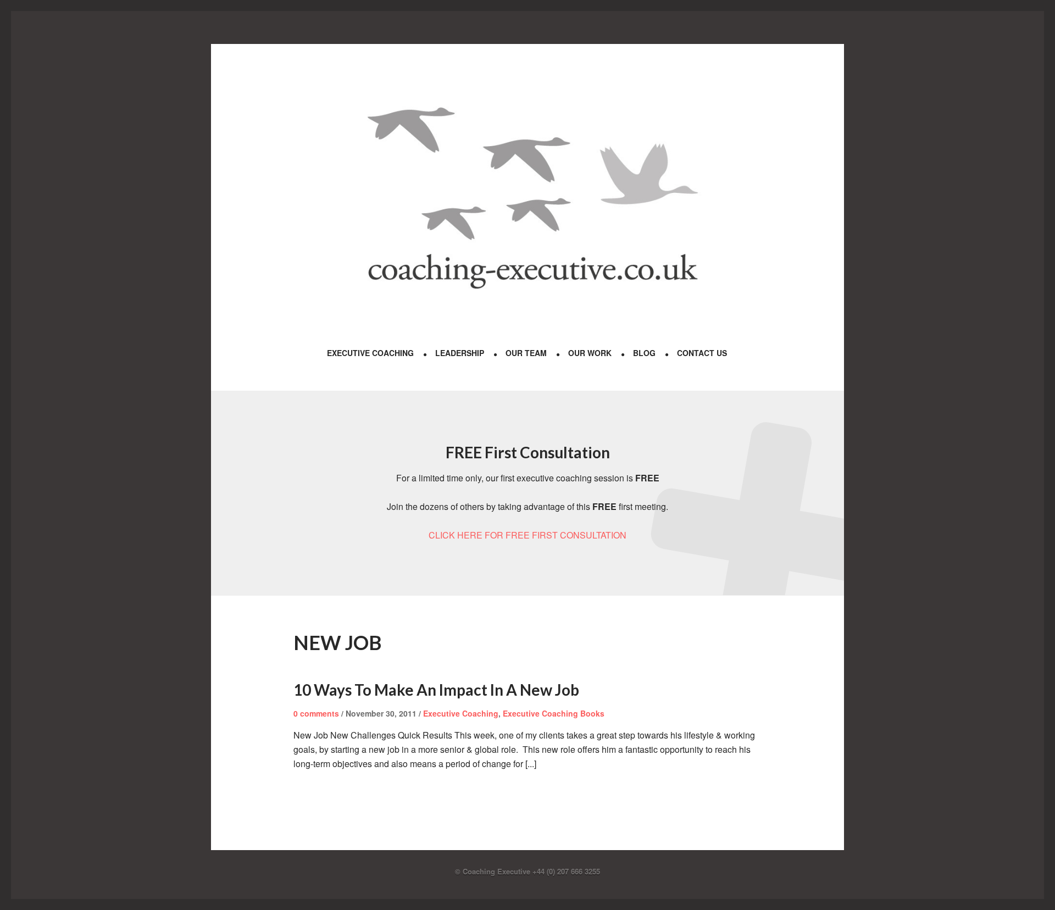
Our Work (590, 352)
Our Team (526, 352)
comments (316, 713)
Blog (644, 352)
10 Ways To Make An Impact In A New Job (436, 689)
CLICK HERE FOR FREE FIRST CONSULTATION (527, 535)
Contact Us (702, 352)
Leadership (459, 352)
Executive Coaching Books (553, 713)
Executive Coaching (370, 352)
